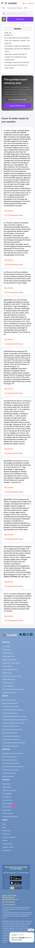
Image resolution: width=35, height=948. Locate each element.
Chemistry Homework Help (10, 706)
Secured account (7, 803)
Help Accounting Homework (11, 763)
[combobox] (17, 13)
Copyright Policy (7, 844)
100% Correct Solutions (9, 790)
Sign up (30, 3)
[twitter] (31, 634)
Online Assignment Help (9, 669)
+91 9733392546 (9, 902)
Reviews (4, 840)
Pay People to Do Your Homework (12, 753)
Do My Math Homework (9, 733)
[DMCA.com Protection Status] (16, 888)
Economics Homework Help (10, 726)
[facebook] (20, 634)
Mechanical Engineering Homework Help (14, 719)
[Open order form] (1, 6)
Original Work (6, 787)
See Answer (8, 211)
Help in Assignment (8, 776)
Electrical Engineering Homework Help (14, 716)
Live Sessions (6, 646)
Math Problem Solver (8, 679)
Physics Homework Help (9, 703)
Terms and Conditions (9, 837)
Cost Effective (6, 797)
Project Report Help (8, 656)
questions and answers (14, 8)
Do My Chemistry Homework (11, 739)
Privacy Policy (6, 834)
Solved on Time (7, 800)
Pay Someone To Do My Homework (13, 689)
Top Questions (6, 850)
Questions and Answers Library (11, 676)
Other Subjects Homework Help (12, 729)
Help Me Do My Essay (9, 773)
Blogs (4, 824)
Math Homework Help (9, 700)
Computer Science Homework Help (13, 723)
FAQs (4, 827)
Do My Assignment (8, 686)
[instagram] (27, 634)
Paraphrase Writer (7, 813)
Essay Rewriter (6, 810)
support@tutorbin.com (11, 899)
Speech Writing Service (9, 659)
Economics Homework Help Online (12, 766)
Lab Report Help (7, 653)
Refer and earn (6, 807)
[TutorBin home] (10, 3)
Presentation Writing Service (11, 663)
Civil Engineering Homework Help (12, 710)
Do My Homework (7, 682)
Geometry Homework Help (10, 770)
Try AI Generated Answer (13, 215)
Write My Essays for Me (9, 760)
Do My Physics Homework (10, 746)
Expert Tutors (6, 784)
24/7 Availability (7, 793)
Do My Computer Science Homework (13, 742)
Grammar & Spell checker (10, 816)
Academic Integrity (8, 847)
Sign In (24, 3)
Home (3, 8)
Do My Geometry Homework (11, 736)
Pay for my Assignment (9, 756)
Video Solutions (7, 666)
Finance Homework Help (9, 713)
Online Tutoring (7, 673)
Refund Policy (6, 830)
